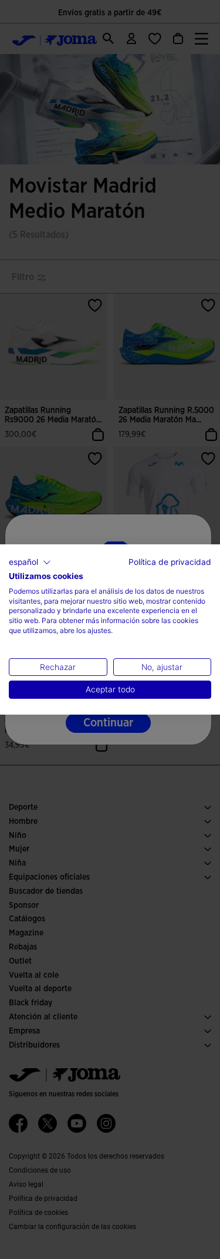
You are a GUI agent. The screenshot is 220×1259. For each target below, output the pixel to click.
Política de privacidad (169, 562)
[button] (30, 563)
